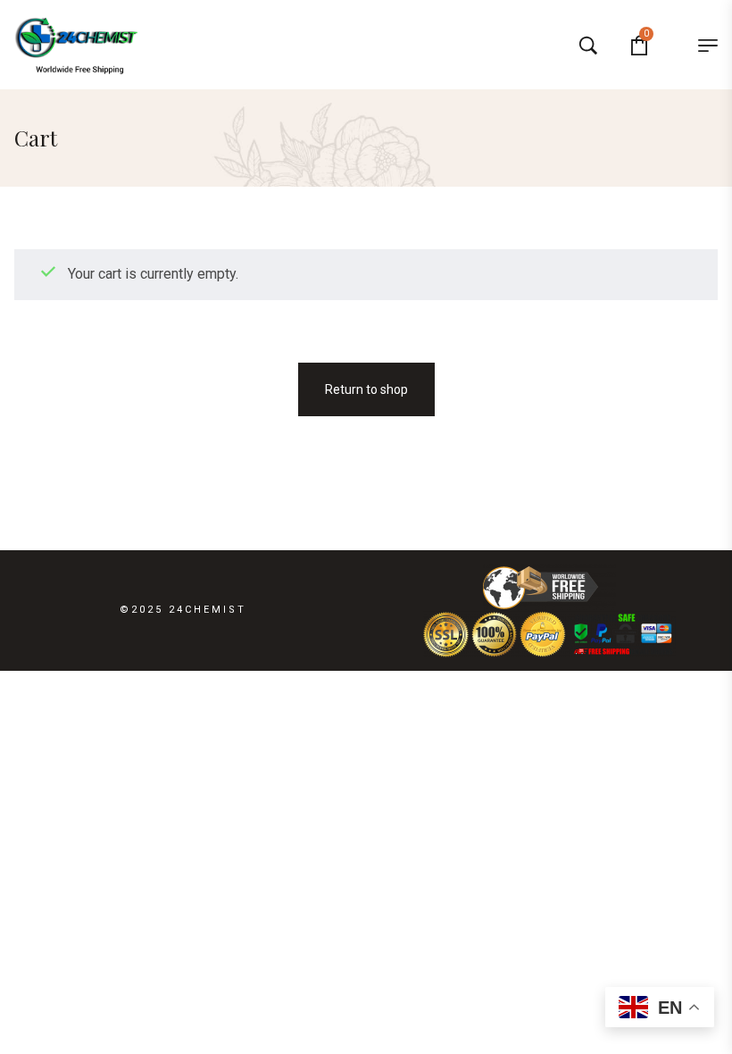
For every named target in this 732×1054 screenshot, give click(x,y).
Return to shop (366, 389)
